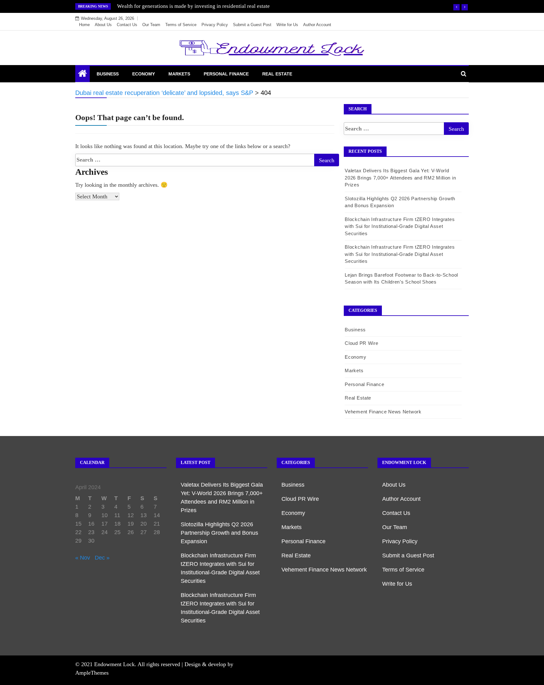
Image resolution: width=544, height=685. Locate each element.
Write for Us (287, 24)
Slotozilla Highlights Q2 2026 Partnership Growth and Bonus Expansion (219, 532)
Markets (179, 73)
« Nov (82, 558)
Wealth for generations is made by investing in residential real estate (193, 6)
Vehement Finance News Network (383, 411)
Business (108, 73)
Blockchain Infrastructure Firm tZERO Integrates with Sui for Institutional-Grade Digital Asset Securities (400, 226)
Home (84, 24)
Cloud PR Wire (361, 343)
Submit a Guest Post (252, 24)
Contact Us (127, 24)
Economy (143, 73)
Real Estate (277, 73)
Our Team (151, 24)
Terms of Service (180, 24)
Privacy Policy (214, 24)
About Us (103, 24)
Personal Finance (226, 73)
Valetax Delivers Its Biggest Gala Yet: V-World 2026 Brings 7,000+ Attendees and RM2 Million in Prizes (400, 177)
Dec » (102, 558)
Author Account (317, 24)
